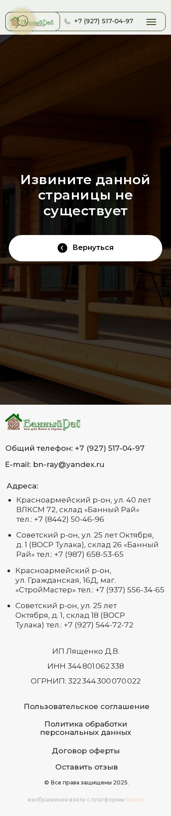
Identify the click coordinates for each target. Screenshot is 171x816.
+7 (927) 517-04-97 (103, 21)
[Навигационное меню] (151, 22)
